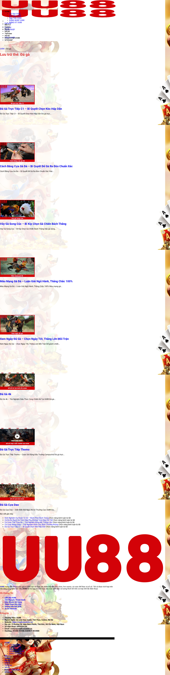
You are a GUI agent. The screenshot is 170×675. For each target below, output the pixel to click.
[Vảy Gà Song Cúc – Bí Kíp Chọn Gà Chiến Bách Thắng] (17, 219)
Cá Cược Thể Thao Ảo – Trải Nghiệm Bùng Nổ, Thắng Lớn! (28, 522)
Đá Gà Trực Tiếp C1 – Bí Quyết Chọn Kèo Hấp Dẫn (31, 108)
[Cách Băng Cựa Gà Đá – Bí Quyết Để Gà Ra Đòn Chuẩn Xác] (17, 161)
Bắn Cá (7, 24)
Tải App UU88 (14, 14)
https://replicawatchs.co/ (22, 622)
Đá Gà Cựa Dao (9, 504)
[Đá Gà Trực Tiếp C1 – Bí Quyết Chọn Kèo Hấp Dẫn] (17, 104)
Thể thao (8, 33)
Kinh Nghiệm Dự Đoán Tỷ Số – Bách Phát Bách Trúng (27, 518)
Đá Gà (7, 29)
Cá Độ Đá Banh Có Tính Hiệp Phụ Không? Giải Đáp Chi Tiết (29, 520)
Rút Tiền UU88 (15, 16)
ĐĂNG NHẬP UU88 (16, 20)
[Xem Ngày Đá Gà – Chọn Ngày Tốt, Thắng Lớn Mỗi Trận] (17, 334)
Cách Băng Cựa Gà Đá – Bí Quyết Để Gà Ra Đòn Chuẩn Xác (36, 166)
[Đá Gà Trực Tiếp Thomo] (17, 444)
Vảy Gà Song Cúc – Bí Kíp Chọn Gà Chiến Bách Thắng (33, 223)
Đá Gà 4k (5, 394)
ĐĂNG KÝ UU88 (15, 22)
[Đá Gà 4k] (17, 389)
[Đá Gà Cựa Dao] (17, 500)
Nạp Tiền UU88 (15, 18)
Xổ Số (7, 35)
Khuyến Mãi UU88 (12, 38)
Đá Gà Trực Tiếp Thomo (14, 449)
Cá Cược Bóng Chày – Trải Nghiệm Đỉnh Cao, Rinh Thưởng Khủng (31, 524)
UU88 (7, 11)
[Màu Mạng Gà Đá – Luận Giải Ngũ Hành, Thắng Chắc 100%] (17, 276)
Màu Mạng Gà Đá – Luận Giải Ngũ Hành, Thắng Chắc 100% (36, 281)
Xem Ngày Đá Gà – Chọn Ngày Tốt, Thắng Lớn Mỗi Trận (34, 339)
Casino (7, 27)
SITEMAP (9, 40)
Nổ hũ (7, 31)
